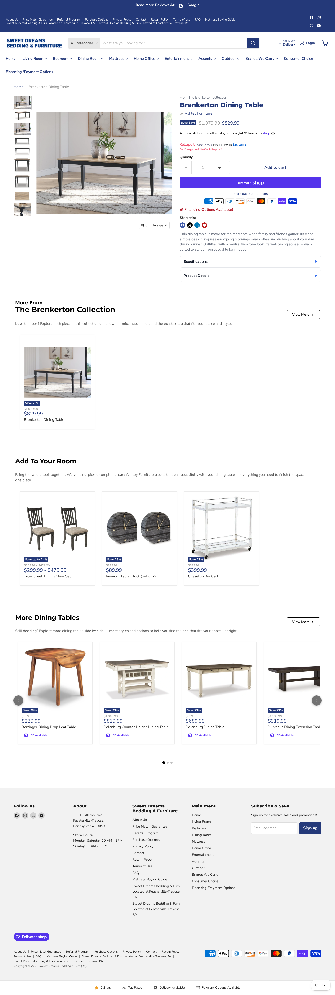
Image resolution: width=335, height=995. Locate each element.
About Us (12, 19)
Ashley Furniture (198, 113)
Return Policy (160, 19)
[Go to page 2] (168, 763)
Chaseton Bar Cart (203, 576)
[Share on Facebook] (182, 225)
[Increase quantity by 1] (219, 167)
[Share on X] (190, 225)
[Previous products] (18, 700)
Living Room (33, 58)
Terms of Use (181, 19)
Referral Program (68, 19)
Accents (205, 58)
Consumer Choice (298, 58)
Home (11, 58)
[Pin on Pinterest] (204, 225)
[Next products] (317, 700)
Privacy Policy (122, 19)
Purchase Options (96, 19)
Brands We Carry (260, 58)
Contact (141, 19)
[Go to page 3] (171, 763)
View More (300, 314)
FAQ (198, 19)
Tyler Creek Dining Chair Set (47, 576)
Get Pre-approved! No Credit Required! (201, 149)
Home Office (145, 58)
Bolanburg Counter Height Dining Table (136, 726)
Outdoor (229, 58)
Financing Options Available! (208, 209)
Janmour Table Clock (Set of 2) (131, 576)
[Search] (253, 43)
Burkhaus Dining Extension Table (295, 726)
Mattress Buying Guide (220, 19)
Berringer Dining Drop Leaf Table (49, 726)
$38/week (239, 145)
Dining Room (89, 58)
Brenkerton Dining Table (44, 419)
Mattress (117, 58)
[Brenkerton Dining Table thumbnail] (22, 103)
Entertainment (177, 58)
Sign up (310, 828)
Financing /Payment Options (29, 71)
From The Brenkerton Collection (203, 97)
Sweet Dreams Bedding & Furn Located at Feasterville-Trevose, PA (50, 23)
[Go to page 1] (163, 762)
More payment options (250, 194)
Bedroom (61, 58)
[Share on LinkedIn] (197, 225)
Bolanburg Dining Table (205, 726)
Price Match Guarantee (38, 19)
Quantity (186, 157)
